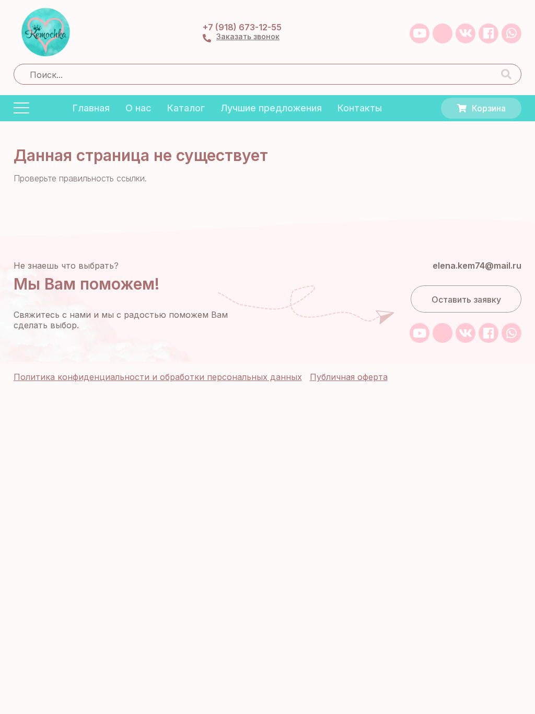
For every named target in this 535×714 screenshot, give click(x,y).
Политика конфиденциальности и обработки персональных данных (158, 377)
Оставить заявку (466, 299)
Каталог (186, 107)
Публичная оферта (349, 377)
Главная (91, 107)
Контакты (360, 107)
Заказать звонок (248, 36)
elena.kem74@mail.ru (477, 266)
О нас (138, 107)
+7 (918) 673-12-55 (242, 27)
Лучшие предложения (271, 107)
